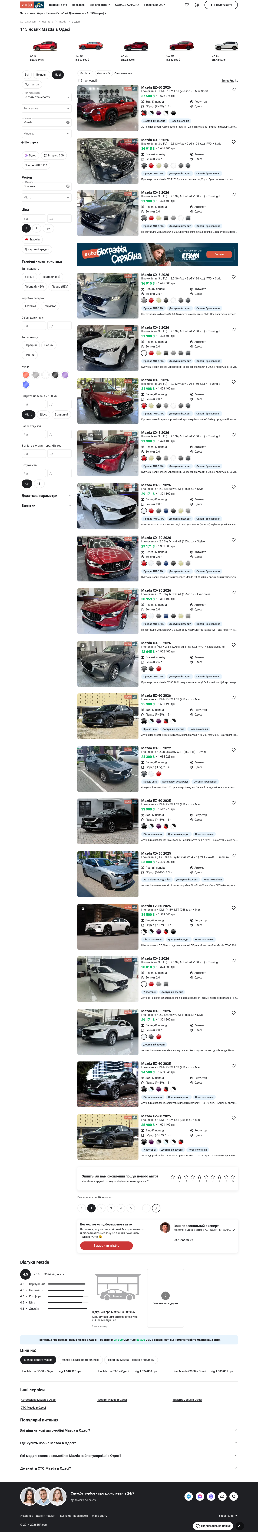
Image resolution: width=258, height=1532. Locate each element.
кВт (39, 483)
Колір (25, 366)
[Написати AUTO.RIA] (222, 1496)
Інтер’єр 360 (56, 155)
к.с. (27, 483)
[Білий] (45, 374)
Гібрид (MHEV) (34, 286)
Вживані (41, 74)
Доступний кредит (37, 249)
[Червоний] (26, 374)
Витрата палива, (39, 396)
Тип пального (30, 268)
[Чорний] (55, 374)
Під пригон (32, 84)
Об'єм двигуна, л (33, 317)
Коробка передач (33, 298)
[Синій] (26, 384)
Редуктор (50, 306)
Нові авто (78, 5)
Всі (27, 74)
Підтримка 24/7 (154, 5)
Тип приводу (30, 337)
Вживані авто (58, 5)
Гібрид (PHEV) (51, 276)
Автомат (30, 306)
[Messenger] (200, 1496)
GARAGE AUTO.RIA (127, 5)
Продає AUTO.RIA (36, 165)
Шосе (43, 414)
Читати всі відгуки (165, 1303)
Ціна (25, 209)
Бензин (29, 276)
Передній (31, 345)
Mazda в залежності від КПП (80, 1360)
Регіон (27, 177)
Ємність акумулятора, (41, 445)
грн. (48, 228)
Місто (28, 414)
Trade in (32, 239)
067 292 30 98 (183, 1240)
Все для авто (98, 5)
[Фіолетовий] (65, 374)
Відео (32, 155)
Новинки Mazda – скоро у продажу (131, 1360)
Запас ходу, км (31, 426)
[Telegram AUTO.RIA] (188, 1496)
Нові (58, 74)
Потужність (29, 465)
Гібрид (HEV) (60, 286)
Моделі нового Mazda (38, 1360)
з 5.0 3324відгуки (47, 1274)
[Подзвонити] (233, 1496)
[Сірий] (35, 374)
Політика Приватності (73, 1515)
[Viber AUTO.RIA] (211, 1496)
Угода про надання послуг (37, 1515)
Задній (48, 345)
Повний (30, 355)
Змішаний (61, 414)
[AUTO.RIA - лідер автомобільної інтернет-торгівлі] (32, 4)
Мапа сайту (99, 1515)
